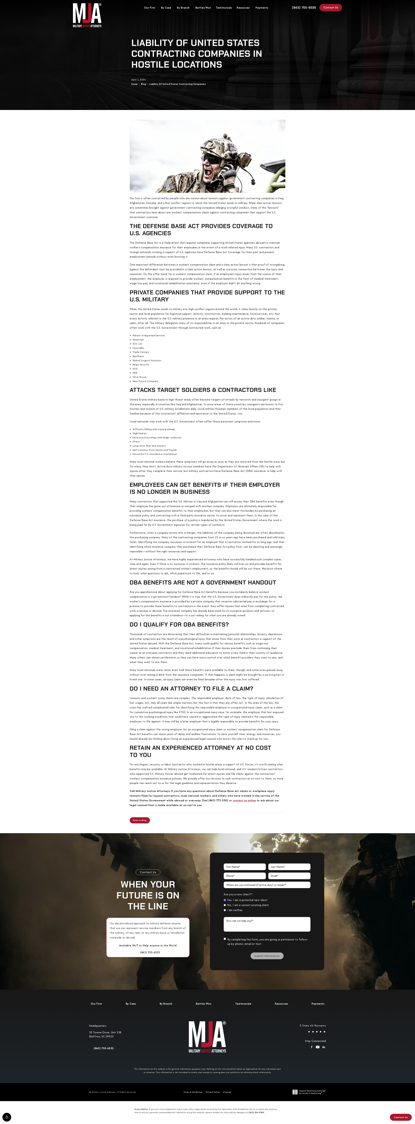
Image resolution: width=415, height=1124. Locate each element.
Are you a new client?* (238, 894)
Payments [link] (261, 8)
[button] (6, 1117)
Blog (143, 84)
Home (134, 84)
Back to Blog (140, 820)
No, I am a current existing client (248, 905)
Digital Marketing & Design (312, 1092)
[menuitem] (311, 1048)
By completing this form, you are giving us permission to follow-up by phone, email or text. (267, 941)
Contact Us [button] (401, 1117)
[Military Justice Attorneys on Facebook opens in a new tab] (311, 1048)
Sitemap (227, 1092)
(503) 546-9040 (256, 1112)
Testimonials (224, 8)
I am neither (235, 910)
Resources (243, 8)
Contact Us (330, 7)
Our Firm (149, 8)
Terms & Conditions (193, 1092)
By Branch (183, 8)
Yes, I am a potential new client (247, 900)
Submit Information (267, 956)
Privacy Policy (213, 1092)
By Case (166, 8)
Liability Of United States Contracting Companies (177, 84)
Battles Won (203, 8)
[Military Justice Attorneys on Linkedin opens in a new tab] (323, 1048)
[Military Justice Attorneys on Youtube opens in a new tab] (317, 1048)
